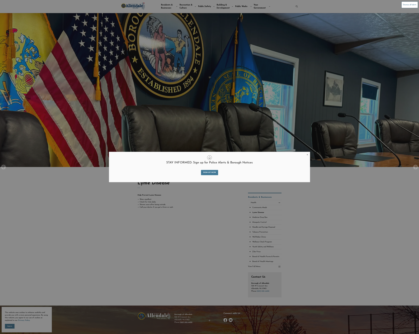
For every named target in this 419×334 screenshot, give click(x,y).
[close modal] (307, 154)
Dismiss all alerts (409, 5)
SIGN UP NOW (209, 172)
